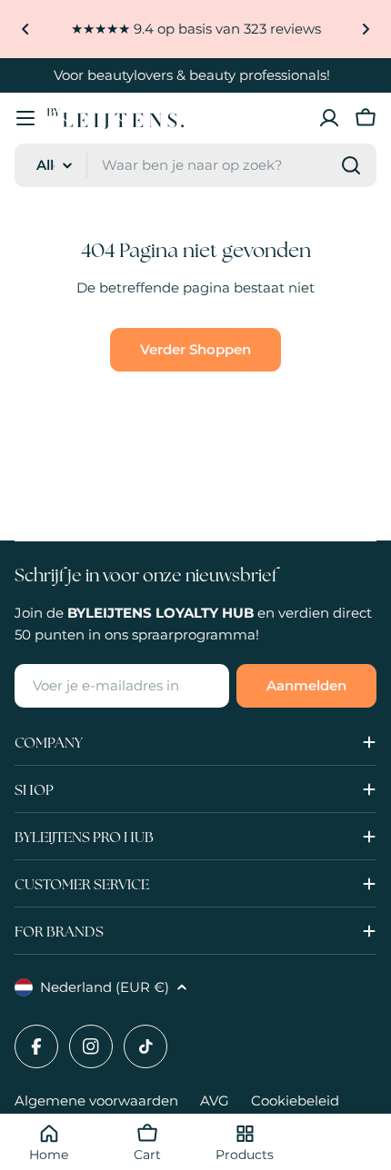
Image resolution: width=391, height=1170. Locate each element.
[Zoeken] (351, 165)
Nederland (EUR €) (104, 987)
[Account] (329, 118)
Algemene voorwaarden (96, 1100)
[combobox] (195, 165)
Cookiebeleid (295, 1100)
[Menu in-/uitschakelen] (25, 118)
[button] (25, 29)
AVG (214, 1100)
